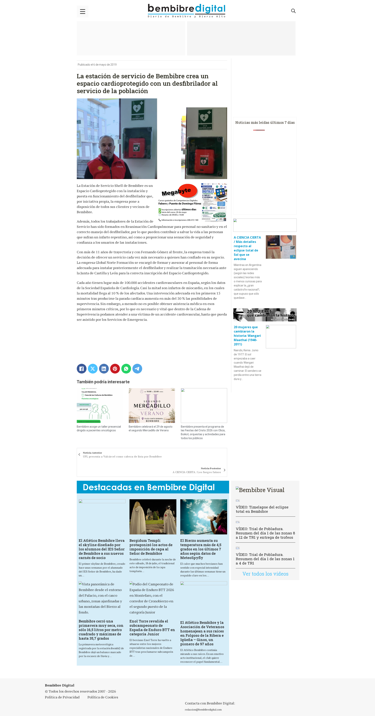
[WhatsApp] (126, 369)
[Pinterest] (115, 369)
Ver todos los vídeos (265, 574)
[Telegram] (137, 369)
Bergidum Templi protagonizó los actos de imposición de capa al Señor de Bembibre (150, 547)
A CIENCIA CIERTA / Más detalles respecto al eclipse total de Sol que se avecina (247, 248)
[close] (82, 11)
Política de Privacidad (62, 697)
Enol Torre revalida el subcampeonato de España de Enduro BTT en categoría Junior (152, 627)
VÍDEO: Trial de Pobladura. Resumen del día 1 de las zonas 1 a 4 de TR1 (265, 558)
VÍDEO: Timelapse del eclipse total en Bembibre (262, 509)
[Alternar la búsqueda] (293, 11)
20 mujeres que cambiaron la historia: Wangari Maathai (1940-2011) (247, 335)
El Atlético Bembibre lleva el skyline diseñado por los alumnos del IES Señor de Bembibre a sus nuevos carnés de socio (102, 549)
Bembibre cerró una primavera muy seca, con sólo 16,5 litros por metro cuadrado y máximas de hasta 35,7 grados (101, 630)
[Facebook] (82, 369)
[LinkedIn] (104, 369)
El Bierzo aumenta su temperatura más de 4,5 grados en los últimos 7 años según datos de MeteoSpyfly (200, 549)
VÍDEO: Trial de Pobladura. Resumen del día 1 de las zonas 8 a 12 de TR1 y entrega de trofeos (265, 533)
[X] (93, 369)
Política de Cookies (103, 697)
